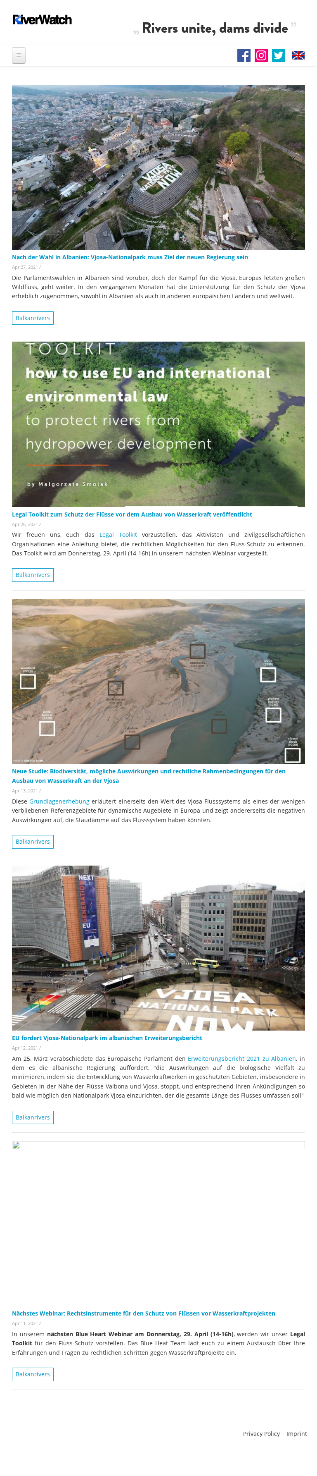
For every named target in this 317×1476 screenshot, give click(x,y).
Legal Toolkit (118, 534)
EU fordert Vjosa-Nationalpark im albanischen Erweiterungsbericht (107, 1038)
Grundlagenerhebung (59, 801)
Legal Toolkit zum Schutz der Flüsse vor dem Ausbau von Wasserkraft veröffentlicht (132, 514)
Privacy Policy (261, 1434)
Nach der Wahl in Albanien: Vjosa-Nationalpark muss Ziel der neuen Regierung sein (130, 257)
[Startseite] (42, 19)
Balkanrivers (33, 318)
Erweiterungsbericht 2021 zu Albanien (242, 1058)
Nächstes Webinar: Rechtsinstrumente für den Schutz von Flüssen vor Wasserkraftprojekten (143, 1313)
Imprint (296, 1434)
